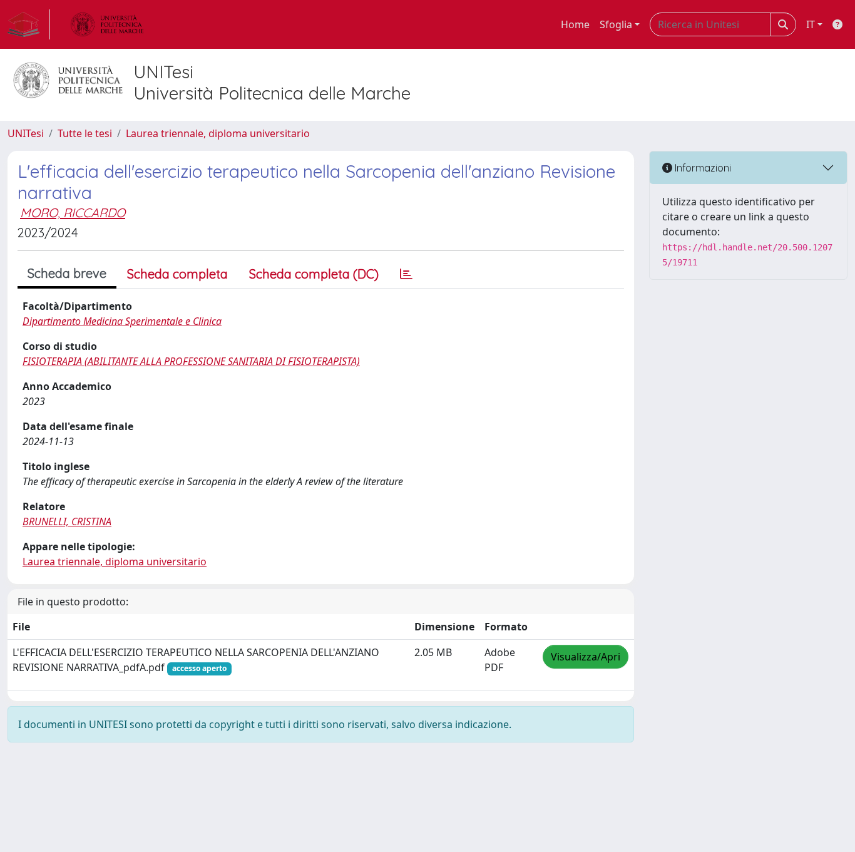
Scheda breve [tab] (67, 273)
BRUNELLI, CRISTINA (67, 521)
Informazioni (701, 168)
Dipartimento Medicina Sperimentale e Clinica (122, 321)
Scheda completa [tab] (177, 274)
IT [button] (810, 24)
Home (575, 24)
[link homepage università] (107, 24)
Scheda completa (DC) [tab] (314, 274)
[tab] (406, 274)
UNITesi (26, 133)
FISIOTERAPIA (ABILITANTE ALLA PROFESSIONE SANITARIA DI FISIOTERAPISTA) (191, 361)
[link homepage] (29, 24)
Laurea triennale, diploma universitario (218, 133)
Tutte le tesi (85, 133)
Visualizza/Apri (585, 657)
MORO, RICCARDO (72, 212)
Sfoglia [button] (616, 24)
